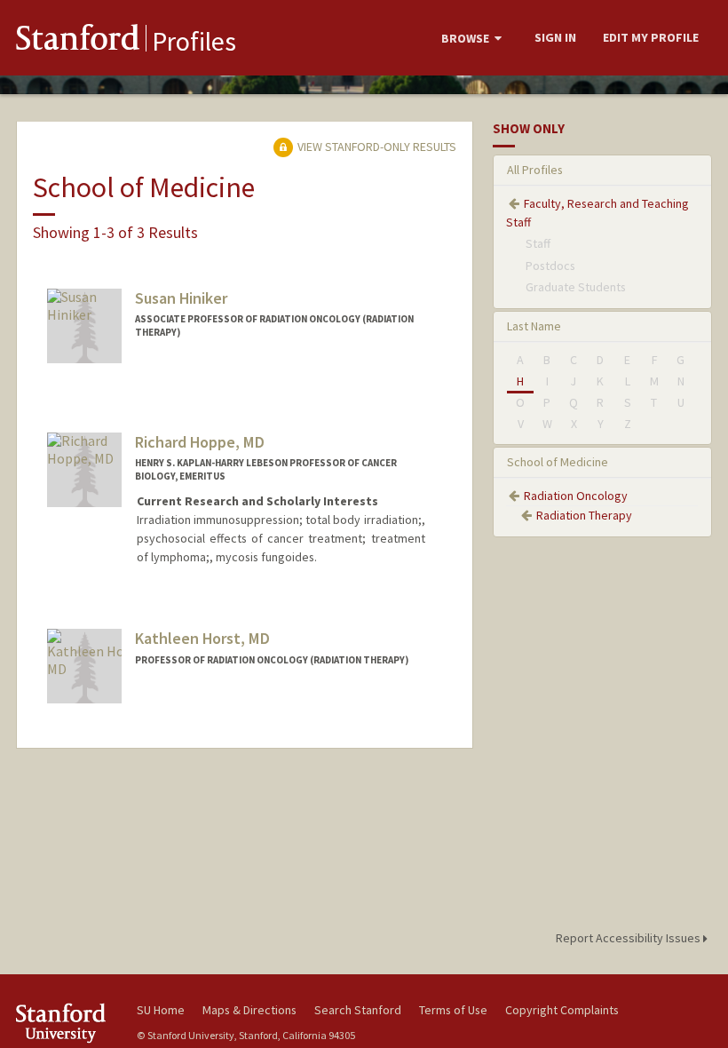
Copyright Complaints (562, 1010)
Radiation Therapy (584, 515)
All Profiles (535, 170)
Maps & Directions (249, 1010)
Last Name (534, 326)
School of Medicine (557, 462)
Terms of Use (453, 1010)
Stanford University (65, 1022)
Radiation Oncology (576, 496)
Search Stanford (357, 1010)
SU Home (161, 1010)
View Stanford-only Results (375, 147)
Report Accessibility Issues (629, 938)
